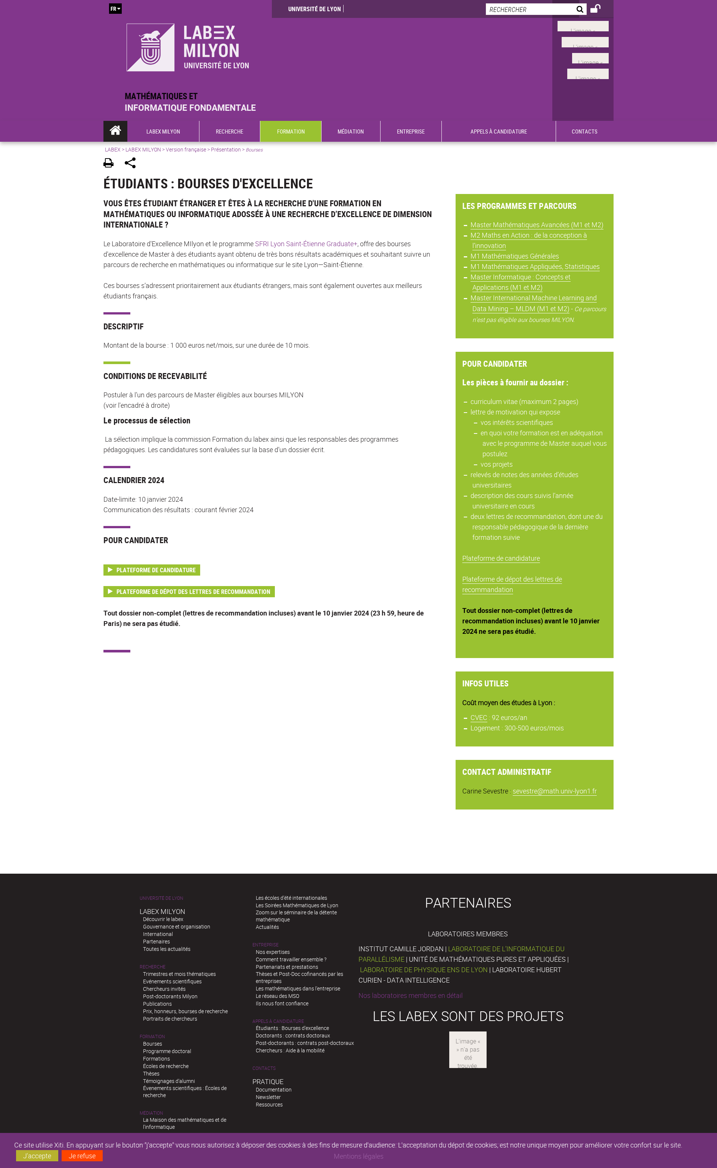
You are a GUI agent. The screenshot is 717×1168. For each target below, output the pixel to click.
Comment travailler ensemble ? (291, 959)
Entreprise (265, 945)
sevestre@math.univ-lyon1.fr (555, 790)
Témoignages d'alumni (169, 1080)
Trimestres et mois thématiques (179, 973)
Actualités (267, 926)
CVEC (479, 717)
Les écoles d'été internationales (291, 897)
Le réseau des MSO (277, 995)
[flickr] (590, 57)
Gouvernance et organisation (176, 926)
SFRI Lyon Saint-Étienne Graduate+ (305, 243)
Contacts (264, 1068)
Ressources (269, 1104)
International (158, 933)
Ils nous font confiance (282, 1003)
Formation (152, 1036)
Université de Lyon (314, 9)
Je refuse (82, 1155)
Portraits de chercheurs (170, 1018)
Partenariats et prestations (287, 966)
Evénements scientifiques (172, 981)
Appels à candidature (278, 1021)
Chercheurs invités (164, 988)
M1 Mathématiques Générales (515, 255)
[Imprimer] (111, 164)
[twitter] (588, 73)
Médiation (151, 1113)
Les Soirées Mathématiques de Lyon (297, 905)
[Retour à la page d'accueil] (187, 45)
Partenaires (156, 941)
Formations (156, 1058)
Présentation (226, 149)
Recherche (152, 967)
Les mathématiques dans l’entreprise (298, 988)
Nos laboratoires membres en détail (410, 995)
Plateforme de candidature (501, 558)
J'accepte (37, 1155)
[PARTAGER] (133, 164)
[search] (536, 9)
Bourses (152, 1043)
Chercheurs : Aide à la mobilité (290, 1050)
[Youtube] (585, 41)
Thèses (151, 1073)
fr (113, 8)
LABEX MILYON (143, 149)
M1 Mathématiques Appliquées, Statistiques (535, 266)
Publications (157, 1003)
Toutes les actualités (166, 948)
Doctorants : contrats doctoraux (293, 1035)
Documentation (274, 1089)
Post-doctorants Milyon (170, 996)
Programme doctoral (167, 1051)
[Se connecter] (600, 10)
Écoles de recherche (166, 1066)
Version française (186, 149)
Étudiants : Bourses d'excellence (292, 1027)
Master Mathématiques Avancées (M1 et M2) (537, 224)
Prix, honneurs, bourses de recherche (185, 1011)
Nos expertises (273, 951)
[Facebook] (583, 25)
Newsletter (268, 1096)
